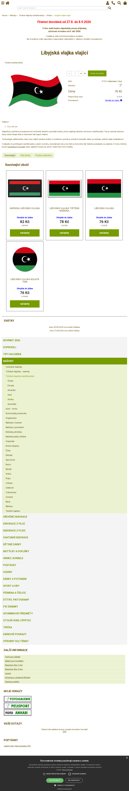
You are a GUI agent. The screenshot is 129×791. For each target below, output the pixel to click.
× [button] (127, 758)
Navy (8, 501)
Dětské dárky (12, 544)
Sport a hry (11, 585)
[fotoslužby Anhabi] (17, 715)
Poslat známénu (43, 155)
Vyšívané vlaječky (14, 367)
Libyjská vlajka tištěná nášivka (64, 209)
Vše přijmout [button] (54, 780)
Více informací (67, 770)
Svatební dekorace (15, 537)
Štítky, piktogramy (16, 599)
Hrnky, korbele (13, 558)
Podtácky (9, 565)
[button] (64, 785)
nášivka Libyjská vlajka (25, 208)
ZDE (64, 732)
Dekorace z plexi (14, 530)
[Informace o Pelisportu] (17, 708)
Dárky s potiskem (14, 578)
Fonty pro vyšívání (12, 657)
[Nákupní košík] (126, 4)
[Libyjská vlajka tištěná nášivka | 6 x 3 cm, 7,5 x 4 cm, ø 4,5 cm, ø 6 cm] (64, 188)
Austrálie (12, 404)
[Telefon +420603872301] (114, 5)
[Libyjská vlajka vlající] (35, 91)
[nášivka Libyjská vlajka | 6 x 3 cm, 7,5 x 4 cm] (24, 188)
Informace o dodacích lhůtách (17, 677)
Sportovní (10, 460)
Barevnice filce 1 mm (14, 665)
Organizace (11, 418)
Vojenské (10, 441)
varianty (24, 232)
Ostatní (9, 497)
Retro (8, 464)
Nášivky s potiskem (15, 427)
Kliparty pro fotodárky (14, 661)
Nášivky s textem (14, 422)
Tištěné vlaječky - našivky (18, 371)
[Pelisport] (120, 86)
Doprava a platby (12, 682)
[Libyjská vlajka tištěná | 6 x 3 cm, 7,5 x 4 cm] (104, 188)
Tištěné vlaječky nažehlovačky (20, 376)
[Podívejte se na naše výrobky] (17, 701)
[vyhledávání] (120, 4)
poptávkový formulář (16, 147)
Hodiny (7, 572)
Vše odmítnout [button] (74, 780)
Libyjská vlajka (104, 208)
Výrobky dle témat (16, 641)
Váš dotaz (25, 155)
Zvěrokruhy (11, 492)
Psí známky (10, 606)
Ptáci (8, 478)
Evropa (11, 385)
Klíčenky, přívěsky (14, 432)
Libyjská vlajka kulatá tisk (24, 280)
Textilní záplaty (13, 511)
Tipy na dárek (12, 354)
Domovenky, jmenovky (16, 413)
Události (10, 487)
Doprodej (9, 347)
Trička (7, 627)
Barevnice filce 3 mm (14, 669)
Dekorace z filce (14, 523)
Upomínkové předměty (18, 613)
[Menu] (3, 3)
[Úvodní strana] (9, 4)
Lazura (8, 673)
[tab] (10, 155)
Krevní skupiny (12, 446)
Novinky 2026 (11, 340)
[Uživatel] (108, 4)
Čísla (8, 450)
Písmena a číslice (14, 592)
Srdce (8, 474)
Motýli (9, 469)
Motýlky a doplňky (16, 551)
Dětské (9, 455)
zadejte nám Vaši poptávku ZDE (17, 746)
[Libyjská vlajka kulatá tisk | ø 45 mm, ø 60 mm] (24, 259)
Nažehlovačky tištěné (16, 436)
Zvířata (9, 483)
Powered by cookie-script (64, 789)
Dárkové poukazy (14, 634)
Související (10, 155)
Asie (10, 394)
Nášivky (8, 361)
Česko (10, 381)
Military (9, 506)
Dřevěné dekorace (15, 516)
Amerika (11, 390)
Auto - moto (11, 408)
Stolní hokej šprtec (17, 620)
